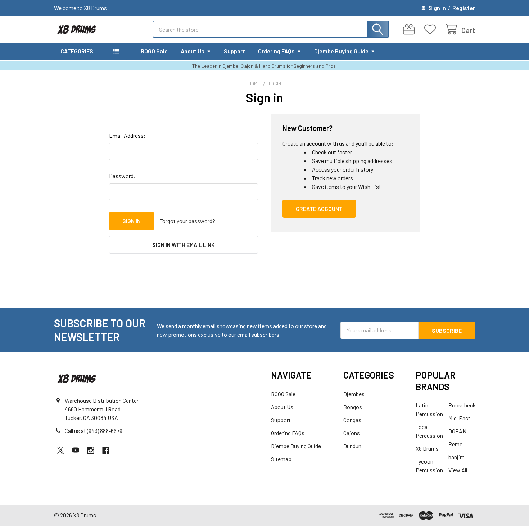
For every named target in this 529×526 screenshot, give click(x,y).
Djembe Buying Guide (341, 51)
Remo (455, 444)
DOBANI (458, 431)
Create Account (319, 208)
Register (463, 7)
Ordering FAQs (276, 51)
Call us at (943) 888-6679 (93, 430)
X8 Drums (427, 448)
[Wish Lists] (431, 29)
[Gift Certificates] (410, 29)
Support (234, 51)
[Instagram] (90, 450)
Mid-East (459, 418)
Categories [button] (76, 51)
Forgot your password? (187, 220)
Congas (352, 419)
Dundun (352, 445)
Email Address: (127, 135)
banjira (456, 457)
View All (457, 470)
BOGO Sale (154, 51)
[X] (60, 450)
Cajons (351, 432)
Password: (122, 175)
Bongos (352, 406)
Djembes (354, 393)
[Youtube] (75, 450)
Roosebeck (462, 405)
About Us (192, 51)
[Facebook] (105, 450)
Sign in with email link (183, 244)
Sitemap (281, 458)
